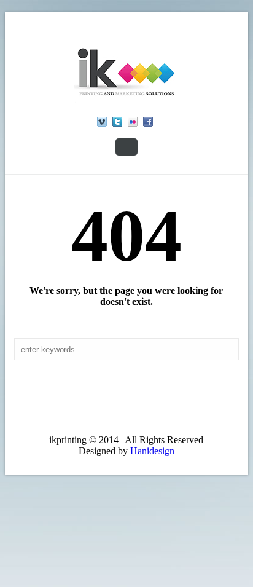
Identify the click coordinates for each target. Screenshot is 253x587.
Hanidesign (152, 451)
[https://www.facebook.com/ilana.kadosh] (148, 122)
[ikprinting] (126, 72)
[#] (102, 122)
